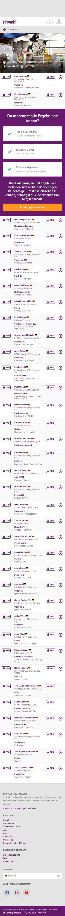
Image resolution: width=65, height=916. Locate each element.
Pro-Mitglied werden (32, 207)
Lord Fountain (20, 376)
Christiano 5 (19, 511)
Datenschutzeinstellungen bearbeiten (19, 808)
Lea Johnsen (20, 568)
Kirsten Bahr (20, 452)
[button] (61, 77)
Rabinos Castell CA (22, 708)
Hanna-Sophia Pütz (23, 219)
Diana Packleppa (22, 285)
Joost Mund (19, 634)
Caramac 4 (18, 625)
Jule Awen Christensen (25, 751)
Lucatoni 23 (19, 495)
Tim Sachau (20, 520)
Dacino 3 (18, 676)
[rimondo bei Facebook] (7, 893)
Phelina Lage (20, 269)
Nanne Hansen (21, 668)
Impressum (8, 840)
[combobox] (32, 876)
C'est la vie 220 (20, 260)
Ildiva (16, 692)
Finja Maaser (20, 317)
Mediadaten (8, 823)
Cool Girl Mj (19, 477)
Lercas (17, 641)
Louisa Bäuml (20, 702)
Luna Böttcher (20, 552)
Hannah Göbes (21, 470)
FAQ (5, 858)
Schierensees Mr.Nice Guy (25, 324)
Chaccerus (18, 358)
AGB (5, 833)
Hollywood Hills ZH (22, 292)
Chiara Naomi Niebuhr (24, 335)
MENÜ (59, 23)
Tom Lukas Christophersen (26, 686)
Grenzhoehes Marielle (23, 657)
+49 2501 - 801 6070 (36, 913)
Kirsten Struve (21, 422)
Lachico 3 (18, 461)
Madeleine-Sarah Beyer (25, 718)
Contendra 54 (20, 724)
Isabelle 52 (19, 103)
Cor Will (17, 559)
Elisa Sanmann (21, 94)
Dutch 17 (18, 276)
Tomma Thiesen (21, 251)
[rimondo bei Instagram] (17, 893)
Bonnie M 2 (19, 575)
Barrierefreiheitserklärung (14, 843)
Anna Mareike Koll (22, 767)
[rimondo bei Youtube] (27, 893)
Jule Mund (19, 584)
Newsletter (8, 861)
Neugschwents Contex (23, 226)
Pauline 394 (19, 774)
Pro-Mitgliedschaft (11, 855)
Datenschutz (9, 836)
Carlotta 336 (19, 342)
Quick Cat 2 (19, 607)
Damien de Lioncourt (23, 445)
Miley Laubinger (21, 650)
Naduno (17, 429)
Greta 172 (18, 591)
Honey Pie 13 (20, 527)
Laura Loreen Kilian (23, 235)
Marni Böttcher (21, 405)
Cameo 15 (18, 85)
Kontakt (6, 820)
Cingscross (19, 242)
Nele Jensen (20, 504)
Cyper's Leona (20, 543)
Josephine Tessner (23, 536)
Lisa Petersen (20, 76)
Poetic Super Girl (21, 413)
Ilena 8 (17, 308)
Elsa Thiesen (20, 734)
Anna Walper (20, 351)
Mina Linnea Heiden (23, 301)
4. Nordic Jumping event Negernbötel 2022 (26, 62)
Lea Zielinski (20, 367)
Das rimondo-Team (11, 827)
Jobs (5, 830)
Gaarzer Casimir (20, 393)
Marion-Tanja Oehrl (23, 438)
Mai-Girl (17, 758)
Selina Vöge (20, 616)
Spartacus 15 (19, 742)
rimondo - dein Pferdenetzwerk (10, 21)
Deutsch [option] (11, 876)
